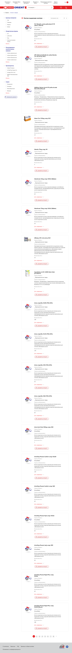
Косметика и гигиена (8, 2)
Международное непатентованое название (10, 49)
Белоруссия (9, 84)
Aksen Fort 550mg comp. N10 (42, 118)
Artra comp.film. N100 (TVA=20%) (43, 303)
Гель (8, 37)
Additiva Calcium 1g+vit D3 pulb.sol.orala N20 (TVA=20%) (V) (45, 88)
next (56, 636)
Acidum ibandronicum (12, 57)
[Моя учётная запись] (66, 7)
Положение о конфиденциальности (11, 649)
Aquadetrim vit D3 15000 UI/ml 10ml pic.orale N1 (44, 272)
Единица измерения (11, 18)
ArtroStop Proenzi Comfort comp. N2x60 (45, 456)
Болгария (9, 86)
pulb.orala (9, 35)
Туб (8, 20)
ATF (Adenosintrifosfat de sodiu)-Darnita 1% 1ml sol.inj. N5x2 (45, 55)
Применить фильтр (11, 97)
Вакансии (13, 646)
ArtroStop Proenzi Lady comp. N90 (43, 545)
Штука (8, 26)
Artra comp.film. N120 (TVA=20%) (43, 334)
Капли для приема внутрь (11, 40)
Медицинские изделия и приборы (46, 2)
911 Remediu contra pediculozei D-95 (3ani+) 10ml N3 (44, 24)
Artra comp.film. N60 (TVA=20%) (43, 396)
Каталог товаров (14, 12)
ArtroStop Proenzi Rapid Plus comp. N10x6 (44, 575)
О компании (6, 646)
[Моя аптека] (61, 7)
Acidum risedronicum (11, 59)
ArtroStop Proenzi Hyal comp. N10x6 (44, 515)
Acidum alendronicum (12, 53)
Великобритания (11, 88)
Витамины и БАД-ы (36, 2)
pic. (8, 33)
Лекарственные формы (12, 31)
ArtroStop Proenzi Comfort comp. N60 (44, 486)
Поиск (51, 7)
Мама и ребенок (56, 2)
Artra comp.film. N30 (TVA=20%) (43, 365)
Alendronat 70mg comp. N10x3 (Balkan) (45, 208)
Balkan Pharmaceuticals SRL (12, 74)
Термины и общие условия (27, 646)
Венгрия (9, 90)
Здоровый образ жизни (16, 2)
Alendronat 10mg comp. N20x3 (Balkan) (45, 179)
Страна (7, 82)
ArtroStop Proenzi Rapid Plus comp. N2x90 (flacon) (44, 606)
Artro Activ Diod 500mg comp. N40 (43, 427)
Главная (7, 12)
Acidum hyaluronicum (12, 55)
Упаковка (9, 22)
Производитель (10, 65)
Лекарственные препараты (26, 2)
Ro (65, 2)
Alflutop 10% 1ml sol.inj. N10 (42, 238)
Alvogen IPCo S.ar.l (11, 72)
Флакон (9, 24)
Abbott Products (10, 68)
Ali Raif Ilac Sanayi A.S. (12, 70)
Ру (67, 2)
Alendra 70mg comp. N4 (40, 149)
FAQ (18, 646)
